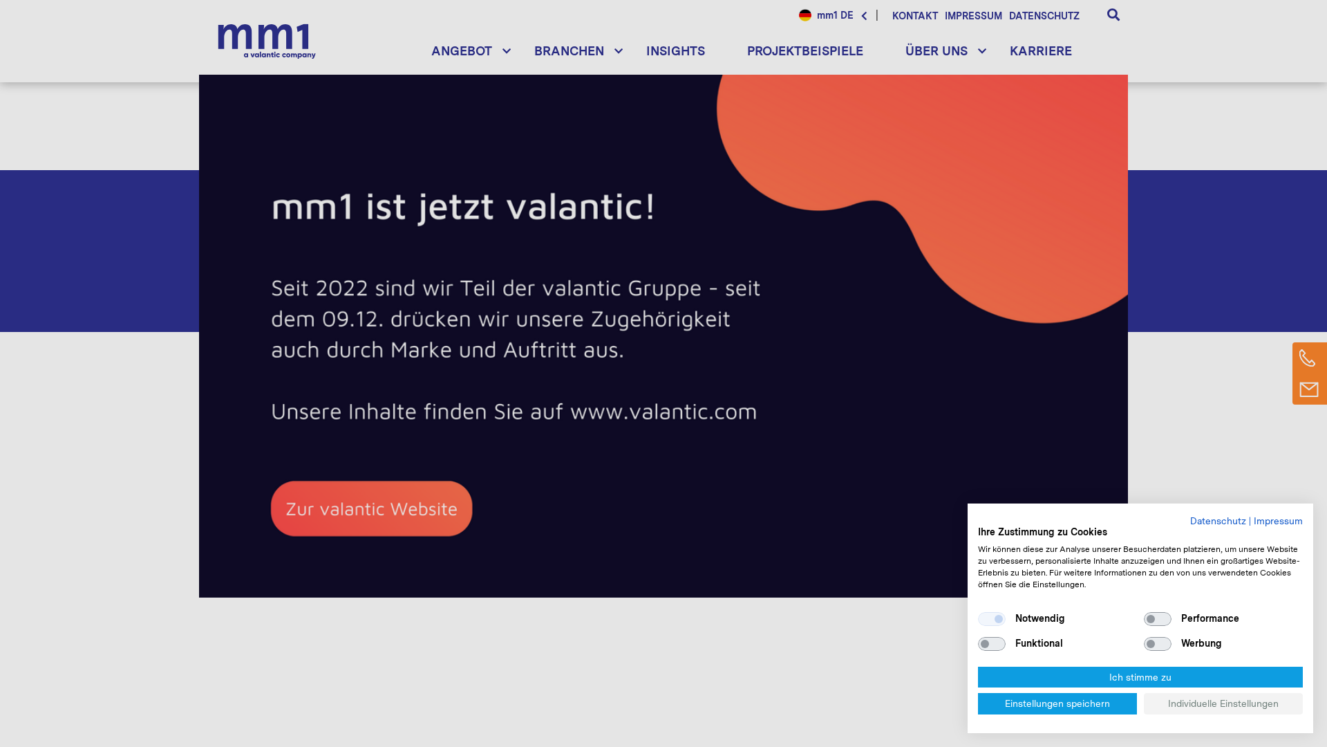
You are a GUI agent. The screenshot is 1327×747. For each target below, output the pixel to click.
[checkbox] (992, 619)
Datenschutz (1218, 520)
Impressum (1278, 520)
